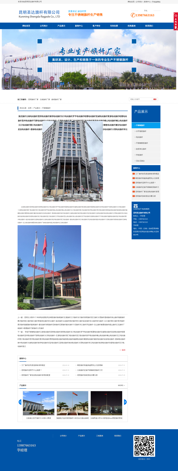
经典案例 (131, 26)
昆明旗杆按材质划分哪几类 (87, 375)
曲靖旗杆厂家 (56, 99)
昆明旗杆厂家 (33, 99)
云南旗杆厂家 (45, 99)
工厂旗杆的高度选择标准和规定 (33, 365)
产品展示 (61, 26)
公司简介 (139, 2)
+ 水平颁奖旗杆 (140, 131)
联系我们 (149, 26)
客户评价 (96, 26)
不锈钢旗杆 (46, 108)
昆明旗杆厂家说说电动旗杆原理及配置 (35, 375)
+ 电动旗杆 (139, 137)
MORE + (121, 385)
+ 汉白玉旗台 (140, 161)
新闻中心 (147, 2)
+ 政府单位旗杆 (140, 149)
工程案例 (99, 436)
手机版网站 (156, 2)
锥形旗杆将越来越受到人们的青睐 (90, 365)
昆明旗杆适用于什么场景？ (31, 370)
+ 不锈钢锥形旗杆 (141, 143)
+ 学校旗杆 (139, 155)
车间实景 (114, 26)
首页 (29, 108)
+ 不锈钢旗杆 (140, 125)
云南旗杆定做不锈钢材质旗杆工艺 (90, 370)
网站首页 (131, 2)
